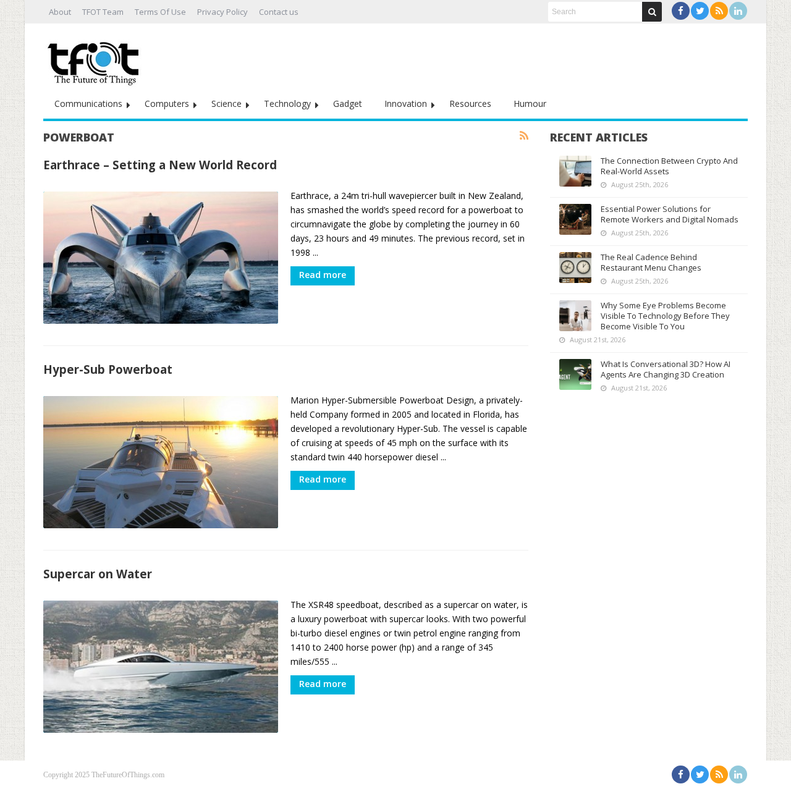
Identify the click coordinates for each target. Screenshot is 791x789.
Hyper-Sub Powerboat (107, 369)
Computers (167, 103)
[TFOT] (95, 59)
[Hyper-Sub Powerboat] (160, 462)
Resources (470, 103)
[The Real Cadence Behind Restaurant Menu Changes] (575, 267)
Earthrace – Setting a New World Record (160, 164)
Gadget (347, 103)
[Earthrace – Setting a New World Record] (160, 258)
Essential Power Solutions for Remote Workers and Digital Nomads (669, 214)
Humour (530, 103)
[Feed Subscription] (524, 135)
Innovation (405, 103)
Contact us (278, 11)
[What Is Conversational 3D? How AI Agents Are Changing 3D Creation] (575, 374)
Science (226, 103)
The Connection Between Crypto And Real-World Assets (669, 166)
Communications (88, 103)
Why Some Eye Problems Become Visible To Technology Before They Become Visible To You (665, 316)
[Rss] (719, 11)
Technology (287, 103)
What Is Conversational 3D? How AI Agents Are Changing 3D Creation (665, 369)
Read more (322, 275)
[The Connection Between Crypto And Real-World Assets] (575, 171)
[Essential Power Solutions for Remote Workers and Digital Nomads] (575, 219)
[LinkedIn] (738, 11)
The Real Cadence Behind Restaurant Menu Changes (651, 262)
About (60, 11)
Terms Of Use (160, 11)
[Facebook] (680, 11)
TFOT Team (103, 11)
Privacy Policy (222, 11)
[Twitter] (699, 11)
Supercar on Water (97, 573)
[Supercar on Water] (160, 667)
